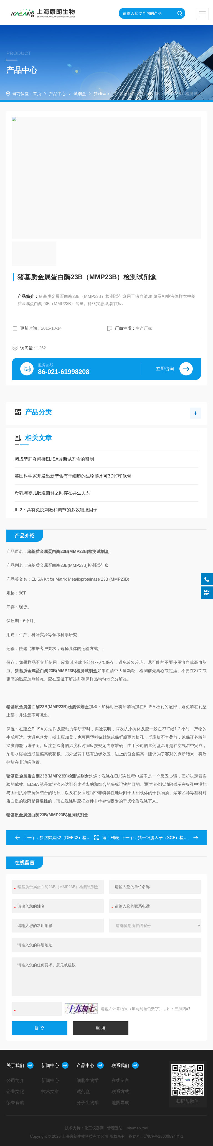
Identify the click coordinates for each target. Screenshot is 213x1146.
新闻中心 (50, 1065)
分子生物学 (88, 1102)
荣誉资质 (15, 1102)
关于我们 (15, 1065)
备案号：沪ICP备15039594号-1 (155, 1136)
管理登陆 (115, 1128)
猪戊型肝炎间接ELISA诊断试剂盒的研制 (54, 459)
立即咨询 (165, 368)
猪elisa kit (102, 93)
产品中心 (57, 93)
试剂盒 (79, 93)
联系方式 (120, 1091)
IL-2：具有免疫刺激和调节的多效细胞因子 (56, 509)
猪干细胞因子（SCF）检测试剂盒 (169, 837)
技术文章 (50, 1091)
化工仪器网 (94, 1128)
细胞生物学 (88, 1080)
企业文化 (15, 1091)
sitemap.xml (137, 1128)
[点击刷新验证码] (81, 1008)
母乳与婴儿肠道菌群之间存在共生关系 (52, 493)
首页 (37, 93)
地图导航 (120, 1102)
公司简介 (15, 1080)
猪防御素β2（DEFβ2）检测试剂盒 (71, 837)
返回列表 (110, 837)
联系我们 (120, 1065)
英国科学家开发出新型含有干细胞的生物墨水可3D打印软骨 (73, 476)
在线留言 (120, 1080)
